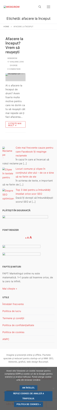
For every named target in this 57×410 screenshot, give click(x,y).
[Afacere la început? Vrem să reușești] (15, 77)
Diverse (13, 65)
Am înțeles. (28, 388)
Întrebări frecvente (13, 304)
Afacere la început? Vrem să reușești (14, 45)
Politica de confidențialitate (18, 325)
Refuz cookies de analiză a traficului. (28, 396)
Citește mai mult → (15, 124)
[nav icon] (48, 7)
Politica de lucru (11, 311)
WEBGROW (12, 58)
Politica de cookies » (29, 404)
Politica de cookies (13, 332)
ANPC (5, 339)
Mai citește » (9, 288)
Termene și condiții (13, 318)
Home (6, 26)
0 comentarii (14, 69)
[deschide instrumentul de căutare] (39, 6)
